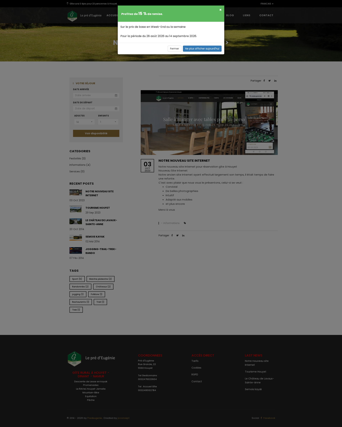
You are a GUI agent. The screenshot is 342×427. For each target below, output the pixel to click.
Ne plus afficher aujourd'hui (202, 48)
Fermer (174, 48)
